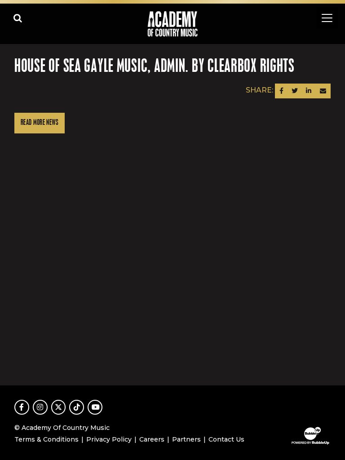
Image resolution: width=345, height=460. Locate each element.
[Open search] (18, 18)
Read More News (39, 122)
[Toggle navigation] (327, 18)
